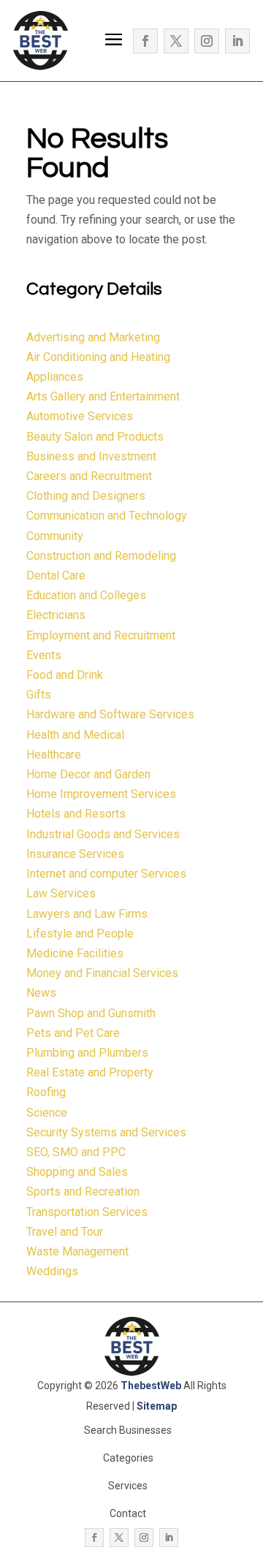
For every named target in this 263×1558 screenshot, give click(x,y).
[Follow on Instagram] (206, 40)
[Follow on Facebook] (145, 40)
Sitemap (157, 1406)
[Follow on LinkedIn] (237, 40)
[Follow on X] (176, 40)
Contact (128, 1513)
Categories (128, 1458)
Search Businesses (128, 1430)
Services (128, 1486)
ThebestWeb (151, 1385)
